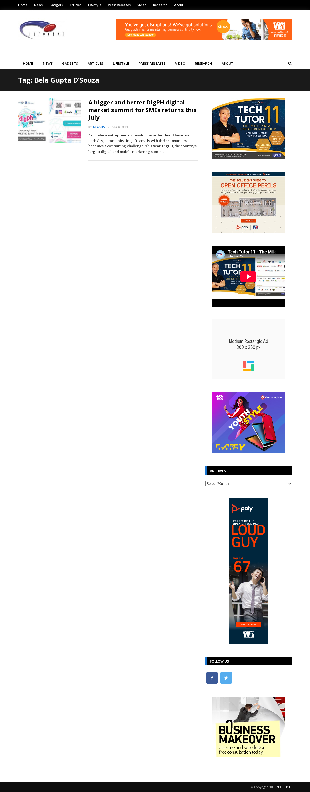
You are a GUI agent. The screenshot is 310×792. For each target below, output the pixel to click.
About (178, 5)
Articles (75, 5)
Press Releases (119, 5)
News (38, 5)
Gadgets (56, 5)
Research (160, 5)
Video (141, 5)
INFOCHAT (283, 787)
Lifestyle (94, 5)
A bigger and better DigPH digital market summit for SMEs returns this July (142, 109)
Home (22, 5)
